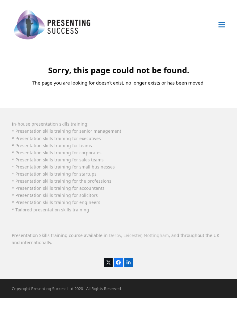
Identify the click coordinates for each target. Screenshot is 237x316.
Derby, (115, 235)
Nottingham (156, 235)
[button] (221, 24)
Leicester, (133, 235)
